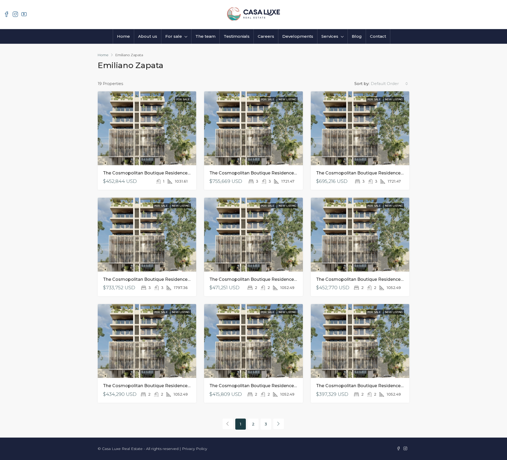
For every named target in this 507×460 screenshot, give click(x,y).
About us (147, 36)
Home (123, 36)
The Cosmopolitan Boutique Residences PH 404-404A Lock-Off (278, 173)
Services (329, 36)
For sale (173, 36)
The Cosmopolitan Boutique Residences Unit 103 (368, 385)
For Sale (183, 99)
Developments (297, 36)
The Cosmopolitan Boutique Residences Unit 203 (262, 385)
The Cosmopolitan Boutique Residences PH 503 (261, 279)
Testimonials (237, 36)
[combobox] (389, 83)
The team (205, 36)
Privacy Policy (194, 448)
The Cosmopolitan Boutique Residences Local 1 (154, 173)
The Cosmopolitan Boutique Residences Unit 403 (369, 279)
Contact (378, 36)
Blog (357, 36)
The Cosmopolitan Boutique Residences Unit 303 (156, 385)
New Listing (287, 99)
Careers (266, 36)
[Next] (278, 424)
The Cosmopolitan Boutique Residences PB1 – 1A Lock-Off (165, 279)
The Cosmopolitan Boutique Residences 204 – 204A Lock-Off (382, 173)
